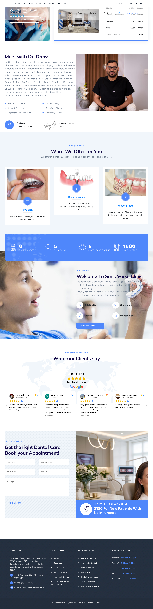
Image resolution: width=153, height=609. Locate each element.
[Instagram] (141, 3)
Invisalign (27, 209)
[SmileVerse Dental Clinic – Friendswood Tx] (17, 13)
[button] (146, 405)
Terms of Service (61, 577)
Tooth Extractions (89, 581)
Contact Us (108, 13)
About (70, 13)
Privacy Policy (60, 572)
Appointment (133, 13)
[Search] (119, 13)
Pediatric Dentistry (89, 577)
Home (60, 13)
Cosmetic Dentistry (90, 563)
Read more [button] (49, 416)
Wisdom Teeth (125, 205)
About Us (58, 558)
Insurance (94, 13)
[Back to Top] (148, 605)
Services (81, 13)
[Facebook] (136, 3)
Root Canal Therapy (90, 586)
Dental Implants (76, 197)
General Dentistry (89, 558)
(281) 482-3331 (19, 3)
